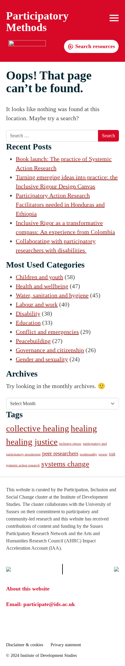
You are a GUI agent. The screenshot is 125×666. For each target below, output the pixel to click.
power (103, 454)
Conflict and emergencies (47, 331)
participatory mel (95, 443)
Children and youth (39, 277)
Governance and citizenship (50, 350)
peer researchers (60, 453)
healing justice (32, 442)
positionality (88, 454)
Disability (28, 313)
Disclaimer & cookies (24, 645)
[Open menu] (114, 18)
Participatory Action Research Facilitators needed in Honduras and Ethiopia (60, 204)
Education (28, 322)
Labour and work (37, 304)
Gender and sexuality (42, 359)
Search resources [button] (94, 46)
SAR (112, 454)
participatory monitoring (23, 454)
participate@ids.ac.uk (49, 604)
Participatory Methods (37, 21)
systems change (65, 464)
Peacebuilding (33, 341)
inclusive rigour (70, 443)
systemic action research (23, 465)
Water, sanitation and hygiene (52, 295)
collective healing (37, 428)
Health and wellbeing (42, 286)
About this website (27, 589)
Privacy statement (66, 645)
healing (84, 428)
